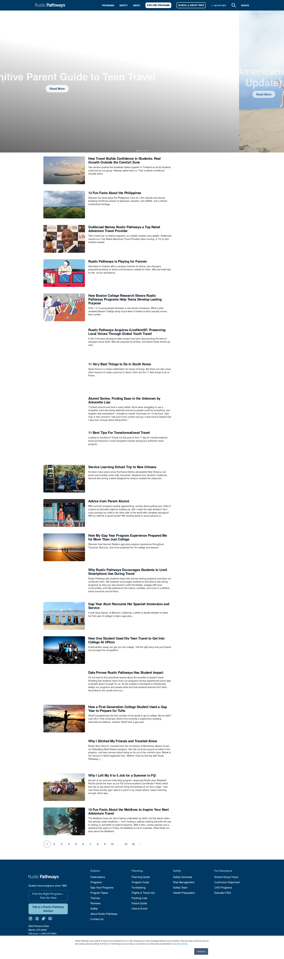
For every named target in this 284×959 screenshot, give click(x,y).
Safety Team (180, 887)
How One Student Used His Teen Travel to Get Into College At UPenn (126, 640)
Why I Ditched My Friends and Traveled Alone (122, 740)
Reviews (95, 903)
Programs (108, 5)
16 (133, 844)
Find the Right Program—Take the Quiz (48, 896)
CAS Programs (223, 887)
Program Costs (140, 882)
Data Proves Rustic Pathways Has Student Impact (125, 672)
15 (125, 844)
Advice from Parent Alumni (108, 501)
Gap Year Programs (101, 887)
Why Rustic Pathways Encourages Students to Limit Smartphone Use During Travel (127, 571)
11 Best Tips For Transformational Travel (119, 432)
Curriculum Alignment (227, 882)
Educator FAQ (222, 893)
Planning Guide (141, 877)
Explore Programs (158, 5)
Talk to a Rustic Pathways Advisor (48, 909)
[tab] (137, 150)
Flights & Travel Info (143, 893)
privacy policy (181, 943)
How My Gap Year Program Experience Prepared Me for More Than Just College (127, 537)
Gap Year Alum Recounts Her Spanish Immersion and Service (128, 605)
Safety (123, 5)
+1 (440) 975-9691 (47, 933)
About (136, 5)
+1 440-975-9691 (218, 5)
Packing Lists (139, 898)
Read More (142, 88)
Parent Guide (139, 903)
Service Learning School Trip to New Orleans (122, 466)
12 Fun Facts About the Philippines (114, 192)
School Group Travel (226, 877)
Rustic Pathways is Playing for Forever (117, 261)
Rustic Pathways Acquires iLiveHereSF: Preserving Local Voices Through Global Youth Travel (127, 331)
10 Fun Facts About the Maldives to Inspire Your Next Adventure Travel (128, 811)
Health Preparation (184, 893)
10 (112, 844)
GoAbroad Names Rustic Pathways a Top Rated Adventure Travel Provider (124, 228)
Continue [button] (201, 951)
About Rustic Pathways (104, 914)
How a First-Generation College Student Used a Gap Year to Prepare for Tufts (127, 708)
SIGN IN (245, 5)
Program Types (99, 893)
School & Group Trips (191, 5)
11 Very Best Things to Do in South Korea (119, 364)
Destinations (97, 877)
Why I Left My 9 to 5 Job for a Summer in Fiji (122, 775)
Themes (95, 898)
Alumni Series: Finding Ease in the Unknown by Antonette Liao (124, 400)
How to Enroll (139, 908)
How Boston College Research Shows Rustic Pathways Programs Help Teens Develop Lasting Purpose (125, 299)
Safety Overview (182, 877)
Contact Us (96, 919)
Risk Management (183, 882)
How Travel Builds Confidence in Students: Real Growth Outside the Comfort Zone (124, 160)
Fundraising (138, 887)
